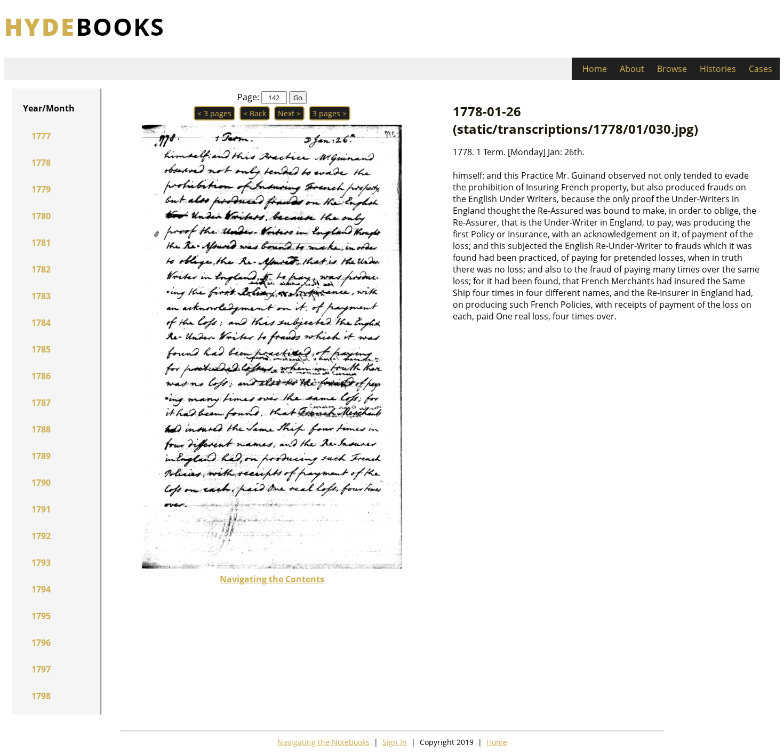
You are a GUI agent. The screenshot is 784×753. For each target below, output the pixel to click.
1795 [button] (41, 616)
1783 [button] (41, 296)
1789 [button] (41, 456)
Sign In (394, 742)
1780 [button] (41, 216)
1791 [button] (41, 509)
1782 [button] (41, 269)
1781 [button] (41, 243)
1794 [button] (41, 589)
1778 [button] (41, 163)
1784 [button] (41, 323)
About (632, 69)
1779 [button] (41, 189)
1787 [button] (41, 402)
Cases (760, 69)
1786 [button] (41, 376)
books (84, 26)
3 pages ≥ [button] (330, 113)
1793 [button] (41, 562)
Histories (718, 69)
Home (594, 69)
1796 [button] (41, 642)
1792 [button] (41, 536)
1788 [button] (41, 429)
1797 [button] (41, 669)
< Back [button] (254, 113)
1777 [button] (41, 136)
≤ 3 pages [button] (214, 113)
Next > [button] (289, 113)
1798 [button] (41, 696)
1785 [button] (41, 349)
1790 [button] (41, 482)
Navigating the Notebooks (323, 742)
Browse (672, 69)
